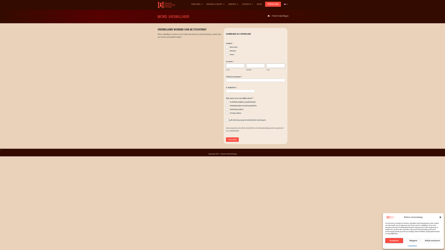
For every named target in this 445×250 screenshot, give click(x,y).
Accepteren (394, 240)
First (228, 70)
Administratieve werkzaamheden (243, 106)
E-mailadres (231, 87)
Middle (249, 70)
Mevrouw (233, 47)
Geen (232, 54)
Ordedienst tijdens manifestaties (243, 102)
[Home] (269, 16)
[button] (440, 217)
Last (268, 70)
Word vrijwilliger (280, 16)
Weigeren (413, 240)
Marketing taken (236, 109)
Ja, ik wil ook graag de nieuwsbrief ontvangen (247, 120)
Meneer (233, 51)
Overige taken (235, 113)
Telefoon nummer (234, 77)
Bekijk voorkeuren (432, 240)
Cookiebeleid (412, 246)
